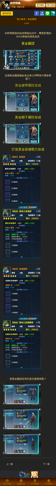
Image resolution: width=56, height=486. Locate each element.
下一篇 (46, 464)
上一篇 (9, 464)
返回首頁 (6, 13)
